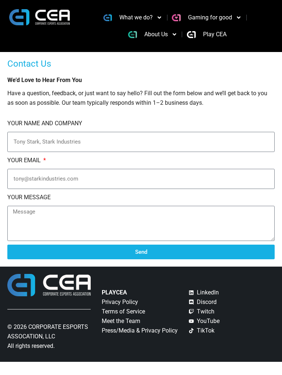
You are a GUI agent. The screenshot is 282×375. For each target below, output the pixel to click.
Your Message (29, 197)
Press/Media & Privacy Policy (140, 330)
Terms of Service (123, 311)
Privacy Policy (120, 301)
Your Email (24, 160)
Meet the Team (121, 321)
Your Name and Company (44, 123)
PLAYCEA (114, 292)
